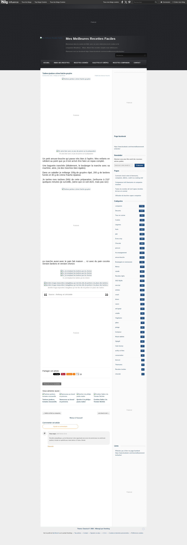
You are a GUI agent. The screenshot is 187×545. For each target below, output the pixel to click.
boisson (117, 360)
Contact (137, 63)
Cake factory (119, 346)
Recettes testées (120, 369)
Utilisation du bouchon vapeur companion (128, 195)
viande (117, 271)
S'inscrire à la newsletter (52, 384)
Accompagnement (121, 252)
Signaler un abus (95, 533)
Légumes (118, 224)
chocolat (118, 374)
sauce (117, 304)
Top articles (77, 533)
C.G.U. (105, 533)
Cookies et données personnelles (119, 533)
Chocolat (118, 243)
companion (118, 206)
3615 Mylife (119, 280)
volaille (117, 313)
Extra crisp (118, 238)
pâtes (117, 322)
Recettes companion (121, 63)
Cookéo (117, 220)
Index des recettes (62, 63)
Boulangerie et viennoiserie (123, 262)
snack (117, 294)
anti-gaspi (118, 308)
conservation (119, 355)
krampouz (118, 332)
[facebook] (122, 2)
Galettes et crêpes (100, 63)
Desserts (118, 210)
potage (117, 327)
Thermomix (118, 364)
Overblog (107, 528)
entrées (117, 290)
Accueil (46, 63)
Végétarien (118, 318)
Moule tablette (119, 336)
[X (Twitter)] (125, 2)
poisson (117, 248)
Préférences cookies (137, 533)
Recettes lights (120, 276)
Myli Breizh (55, 533)
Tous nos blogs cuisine (111, 2)
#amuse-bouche (105, 75)
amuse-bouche (119, 257)
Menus (117, 266)
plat (116, 234)
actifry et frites (119, 350)
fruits (116, 229)
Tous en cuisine (120, 215)
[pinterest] (129, 2)
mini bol (117, 285)
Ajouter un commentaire (60, 426)
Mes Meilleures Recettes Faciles (90, 38)
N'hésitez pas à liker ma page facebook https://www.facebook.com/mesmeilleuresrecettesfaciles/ (129, 453)
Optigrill (117, 341)
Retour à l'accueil (76, 418)
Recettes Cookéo (81, 63)
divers (117, 299)
